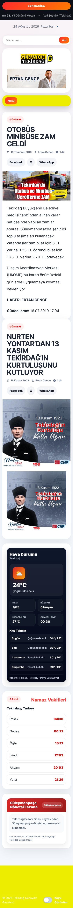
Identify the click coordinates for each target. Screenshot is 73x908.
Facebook (16, 162)
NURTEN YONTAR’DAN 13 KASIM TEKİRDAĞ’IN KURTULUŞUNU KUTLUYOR (33, 354)
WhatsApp (46, 162)
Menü (11, 100)
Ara (64, 40)
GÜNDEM (15, 119)
